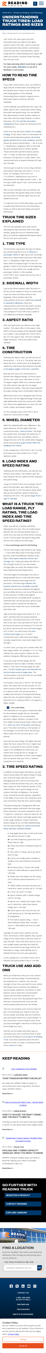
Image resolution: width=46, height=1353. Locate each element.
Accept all (23, 1345)
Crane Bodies (20, 1111)
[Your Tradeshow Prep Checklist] (23, 1068)
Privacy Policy (13, 1334)
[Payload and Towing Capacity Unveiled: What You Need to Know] (23, 1139)
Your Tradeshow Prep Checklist (22, 1078)
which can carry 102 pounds (19, 725)
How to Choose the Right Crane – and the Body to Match (22, 1116)
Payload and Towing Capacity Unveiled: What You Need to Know (22, 1151)
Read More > (7, 1093)
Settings (23, 1339)
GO (39, 1268)
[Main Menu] (41, 4)
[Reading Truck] (14, 4)
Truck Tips (19, 1147)
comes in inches (26, 431)
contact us (12, 1045)
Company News (21, 1075)
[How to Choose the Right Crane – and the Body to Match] (23, 1104)
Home (4, 33)
